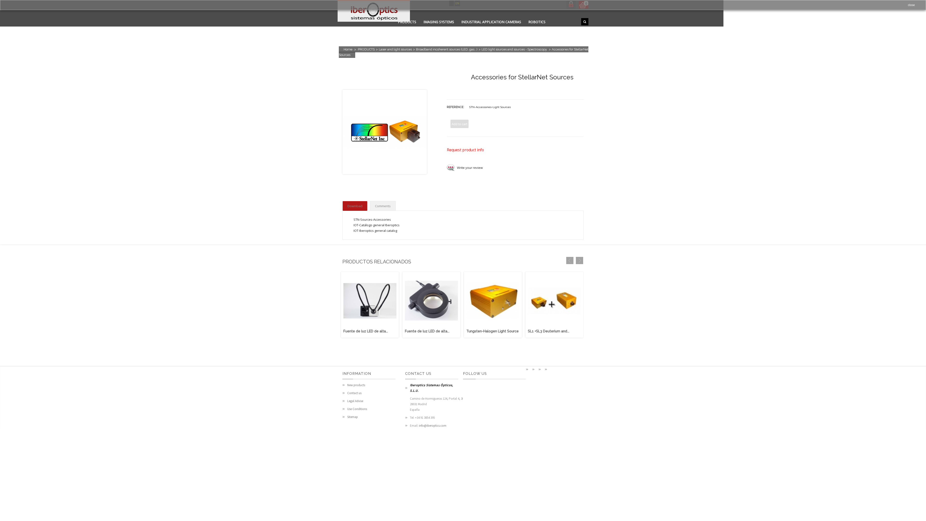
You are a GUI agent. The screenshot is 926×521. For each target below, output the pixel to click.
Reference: (455, 107)
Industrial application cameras (491, 22)
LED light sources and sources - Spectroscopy (515, 49)
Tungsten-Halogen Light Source (492, 331)
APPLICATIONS (410, 28)
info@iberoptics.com (432, 426)
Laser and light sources (395, 49)
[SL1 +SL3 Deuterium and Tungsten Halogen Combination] (554, 326)
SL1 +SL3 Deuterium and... (548, 331)
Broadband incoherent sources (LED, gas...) (446, 49)
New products (356, 385)
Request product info (465, 149)
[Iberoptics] (374, 11)
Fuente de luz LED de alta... (365, 331)
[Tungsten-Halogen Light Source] (492, 326)
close (911, 5)
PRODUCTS (366, 49)
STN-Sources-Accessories (372, 219)
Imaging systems (438, 22)
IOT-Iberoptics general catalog (375, 230)
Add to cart (459, 124)
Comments (383, 206)
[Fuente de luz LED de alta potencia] (369, 326)
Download (354, 206)
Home (348, 49)
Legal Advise (355, 401)
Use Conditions (357, 409)
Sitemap (352, 417)
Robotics (536, 22)
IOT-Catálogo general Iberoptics (377, 225)
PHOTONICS (462, 28)
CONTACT (437, 28)
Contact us (354, 393)
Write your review (470, 167)
